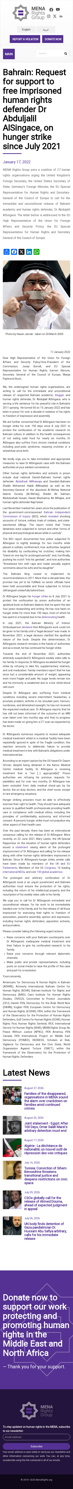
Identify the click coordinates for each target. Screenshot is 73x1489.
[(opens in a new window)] (51, 10)
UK (57, 863)
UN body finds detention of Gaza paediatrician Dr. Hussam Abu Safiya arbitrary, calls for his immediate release (45, 1231)
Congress (50, 867)
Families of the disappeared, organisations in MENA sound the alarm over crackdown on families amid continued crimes (46, 1101)
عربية (46, 29)
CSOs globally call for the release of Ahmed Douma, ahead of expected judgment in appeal (45, 1203)
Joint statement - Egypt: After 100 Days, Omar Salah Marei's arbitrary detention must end (46, 1127)
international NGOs (14, 871)
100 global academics (50, 871)
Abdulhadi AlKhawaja (29, 481)
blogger (59, 395)
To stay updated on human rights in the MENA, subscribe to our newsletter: (36, 1428)
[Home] (29, 13)
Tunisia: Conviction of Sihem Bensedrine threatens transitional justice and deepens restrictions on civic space (46, 1175)
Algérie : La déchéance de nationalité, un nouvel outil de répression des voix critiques (45, 1149)
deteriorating (49, 617)
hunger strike (40, 596)
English (26, 29)
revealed (53, 516)
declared (27, 627)
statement (22, 847)
